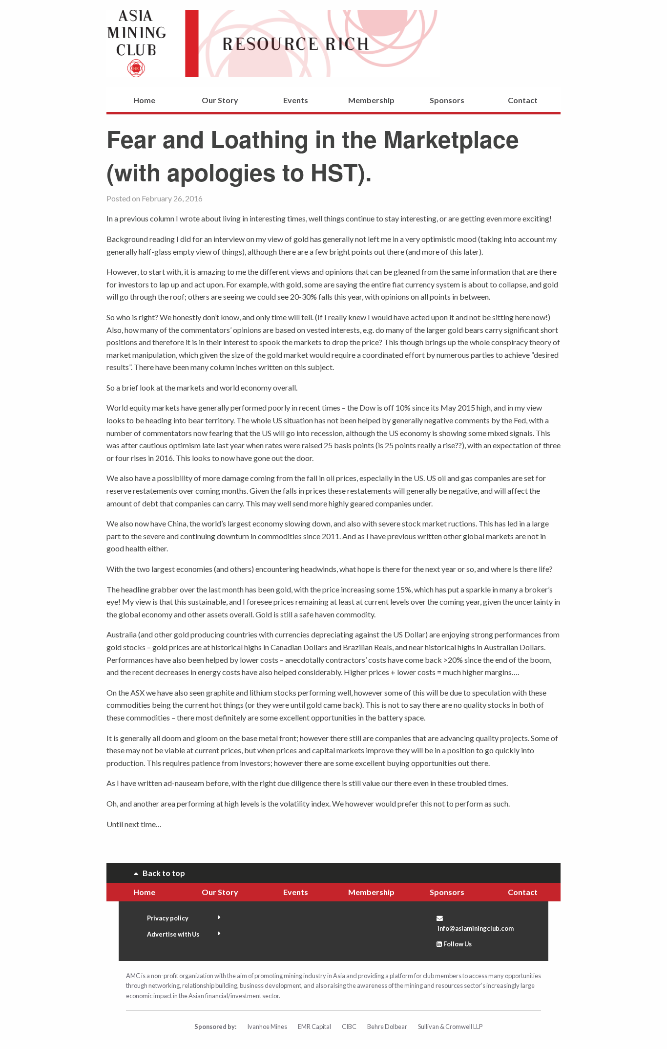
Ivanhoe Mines (267, 1026)
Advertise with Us (173, 934)
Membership (371, 100)
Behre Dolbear (387, 1026)
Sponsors (447, 100)
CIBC (349, 1026)
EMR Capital (314, 1026)
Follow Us (457, 944)
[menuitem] (144, 101)
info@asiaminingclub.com (476, 928)
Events (295, 100)
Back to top (161, 872)
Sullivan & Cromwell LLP (450, 1026)
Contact (523, 100)
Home (144, 100)
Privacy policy (167, 918)
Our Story (220, 100)
